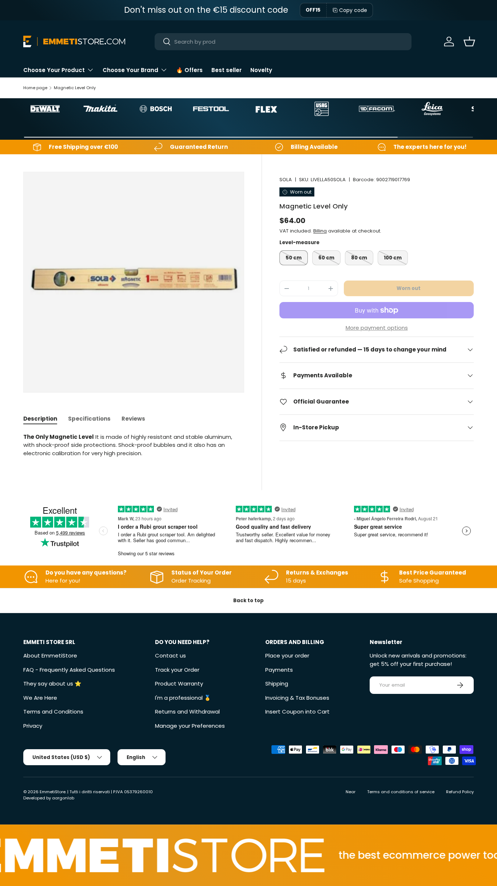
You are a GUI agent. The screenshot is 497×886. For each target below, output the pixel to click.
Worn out (409, 288)
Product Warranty (179, 683)
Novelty (261, 70)
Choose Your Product (54, 70)
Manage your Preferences (190, 726)
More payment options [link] (377, 327)
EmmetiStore (52, 792)
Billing (320, 231)
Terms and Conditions (53, 711)
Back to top (248, 600)
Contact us (170, 655)
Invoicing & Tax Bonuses (297, 698)
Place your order (287, 655)
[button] (469, 41)
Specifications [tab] (89, 418)
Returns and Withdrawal (187, 711)
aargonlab (63, 798)
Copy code (353, 10)
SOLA (285, 179)
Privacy (32, 726)
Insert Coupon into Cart (297, 711)
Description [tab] (40, 418)
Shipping (276, 683)
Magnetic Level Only (75, 88)
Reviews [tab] (133, 418)
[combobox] (283, 41)
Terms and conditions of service (400, 792)
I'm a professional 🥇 (183, 698)
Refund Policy (460, 792)
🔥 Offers (189, 70)
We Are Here (40, 698)
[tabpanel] (133, 445)
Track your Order (177, 670)
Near (350, 792)
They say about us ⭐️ (52, 683)
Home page (35, 88)
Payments (279, 670)
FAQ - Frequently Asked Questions (69, 670)
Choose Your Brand (130, 70)
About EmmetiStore (50, 655)
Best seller (226, 70)
